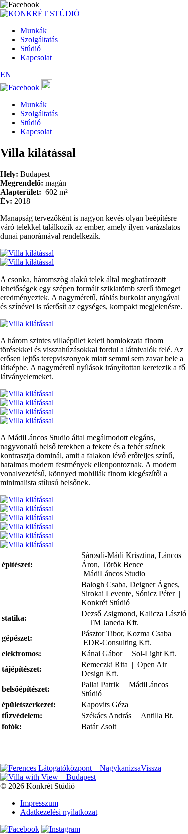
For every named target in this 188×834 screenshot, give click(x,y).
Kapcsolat (36, 57)
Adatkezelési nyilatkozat (58, 812)
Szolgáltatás (39, 39)
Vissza (151, 768)
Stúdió (30, 48)
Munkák (33, 30)
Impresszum (39, 803)
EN (5, 74)
